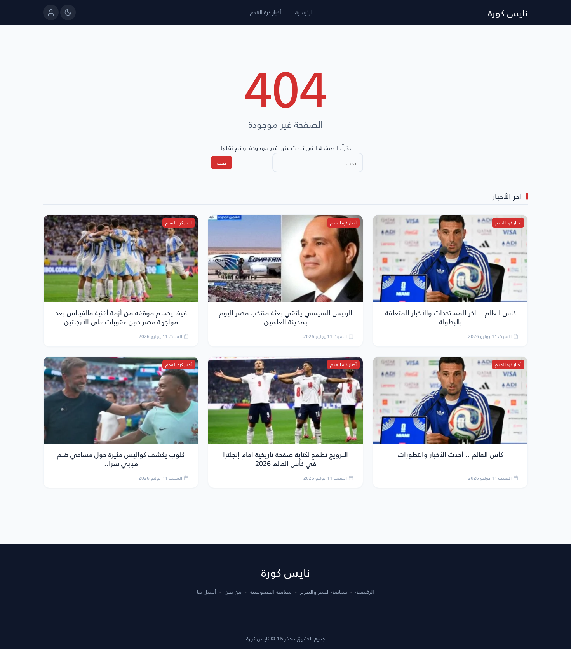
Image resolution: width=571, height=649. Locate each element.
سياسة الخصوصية (271, 592)
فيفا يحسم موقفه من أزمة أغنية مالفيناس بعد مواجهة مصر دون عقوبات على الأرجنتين (121, 317)
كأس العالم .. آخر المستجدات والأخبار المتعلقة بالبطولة (450, 317)
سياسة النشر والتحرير (323, 592)
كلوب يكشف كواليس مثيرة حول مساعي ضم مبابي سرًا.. (121, 458)
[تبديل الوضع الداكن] (68, 12)
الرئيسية (304, 12)
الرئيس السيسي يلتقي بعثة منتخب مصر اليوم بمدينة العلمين (285, 317)
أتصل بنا (206, 592)
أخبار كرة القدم (265, 12)
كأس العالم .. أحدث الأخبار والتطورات (450, 454)
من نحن (233, 592)
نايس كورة (508, 12)
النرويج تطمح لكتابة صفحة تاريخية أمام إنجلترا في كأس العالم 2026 (285, 458)
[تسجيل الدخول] (51, 12)
